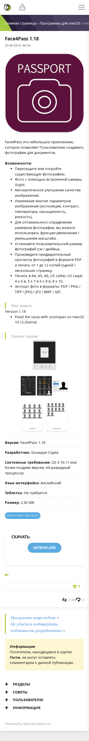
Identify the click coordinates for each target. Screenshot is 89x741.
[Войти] (22, 7)
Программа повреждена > (35, 617)
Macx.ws (29, 723)
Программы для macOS (60, 23)
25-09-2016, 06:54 (17, 45)
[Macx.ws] (7, 7)
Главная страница (20, 23)
